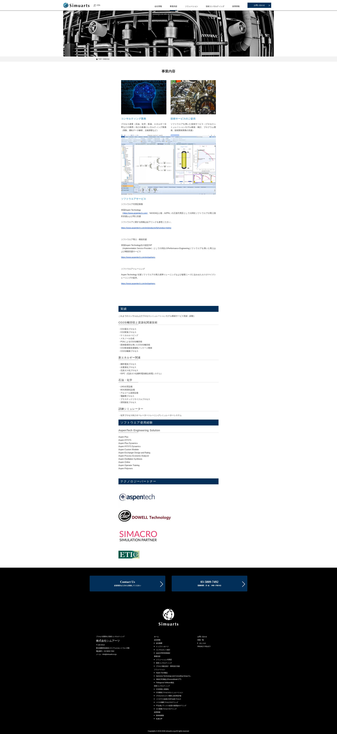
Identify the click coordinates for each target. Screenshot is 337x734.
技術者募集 (160, 715)
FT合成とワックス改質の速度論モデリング (171, 706)
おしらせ (202, 643)
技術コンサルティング (164, 663)
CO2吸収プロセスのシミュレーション (169, 692)
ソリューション (159, 669)
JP (94, 5)
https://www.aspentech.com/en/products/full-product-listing (146, 228)
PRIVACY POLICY (203, 646)
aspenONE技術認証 (163, 653)
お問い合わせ (259, 5)
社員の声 (159, 719)
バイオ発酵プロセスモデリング (167, 702)
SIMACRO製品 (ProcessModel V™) (168, 679)
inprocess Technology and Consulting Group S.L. (173, 676)
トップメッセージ (162, 646)
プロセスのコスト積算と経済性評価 (168, 696)
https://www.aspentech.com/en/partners (138, 257)
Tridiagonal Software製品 (165, 683)
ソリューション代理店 (164, 660)
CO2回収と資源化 (162, 689)
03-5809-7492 (209, 583)
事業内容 (157, 656)
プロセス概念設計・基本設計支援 (168, 666)
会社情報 (157, 640)
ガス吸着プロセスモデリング (166, 709)
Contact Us (127, 583)
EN (98, 5)
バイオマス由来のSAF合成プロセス (168, 699)
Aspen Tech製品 (162, 673)
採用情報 (157, 712)
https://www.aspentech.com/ (135, 213)
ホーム (156, 637)
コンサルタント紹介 (163, 650)
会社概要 (159, 643)
